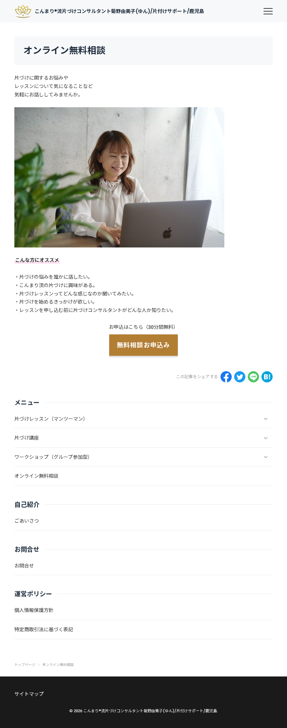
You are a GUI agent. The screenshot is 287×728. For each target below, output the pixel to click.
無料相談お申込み (143, 345)
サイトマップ (29, 694)
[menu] (268, 11)
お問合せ (24, 565)
